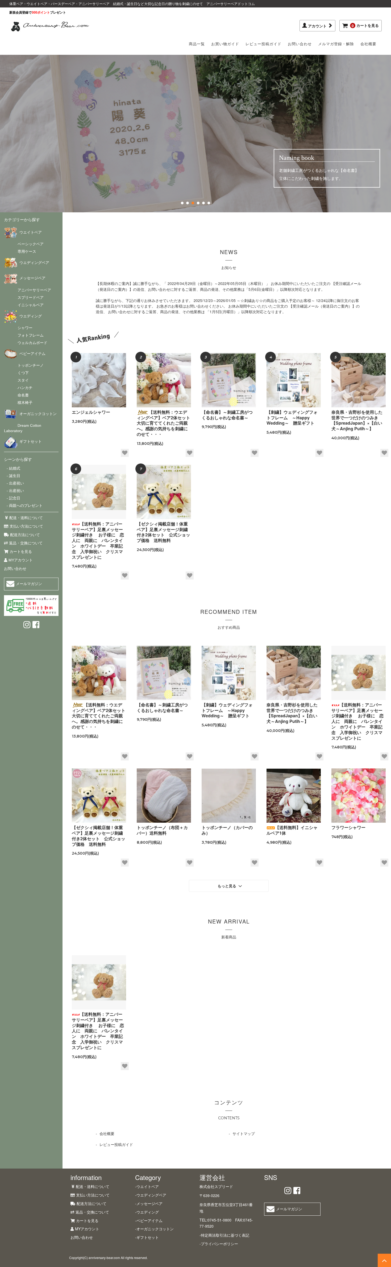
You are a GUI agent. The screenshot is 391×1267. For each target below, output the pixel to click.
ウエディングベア (34, 262)
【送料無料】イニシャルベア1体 (292, 830)
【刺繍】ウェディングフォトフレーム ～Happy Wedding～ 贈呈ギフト (293, 417)
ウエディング (30, 316)
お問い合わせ (300, 43)
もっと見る (227, 885)
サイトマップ (243, 1133)
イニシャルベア (31, 305)
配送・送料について (26, 518)
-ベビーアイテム (149, 1220)
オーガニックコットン (38, 414)
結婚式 (14, 468)
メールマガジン (29, 584)
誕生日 (14, 476)
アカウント (318, 25)
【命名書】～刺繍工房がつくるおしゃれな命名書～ (227, 415)
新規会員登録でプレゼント (37, 12)
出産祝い (16, 483)
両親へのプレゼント (25, 505)
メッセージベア (32, 278)
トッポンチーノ (31, 365)
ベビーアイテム (32, 353)
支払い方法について (26, 526)
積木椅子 (25, 402)
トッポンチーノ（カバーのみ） (227, 830)
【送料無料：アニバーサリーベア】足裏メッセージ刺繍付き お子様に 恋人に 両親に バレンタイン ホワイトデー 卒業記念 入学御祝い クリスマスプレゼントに (98, 540)
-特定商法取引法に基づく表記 (224, 1235)
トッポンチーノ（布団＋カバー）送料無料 (162, 830)
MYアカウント (21, 560)
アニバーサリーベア (34, 290)
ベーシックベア (31, 244)
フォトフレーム (31, 335)
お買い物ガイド (225, 43)
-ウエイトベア (147, 1186)
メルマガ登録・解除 (336, 43)
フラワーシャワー (348, 827)
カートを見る (365, 25)
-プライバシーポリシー (218, 1243)
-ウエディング (147, 1212)
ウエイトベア (30, 232)
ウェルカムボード (32, 343)
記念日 (14, 498)
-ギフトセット (147, 1237)
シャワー (25, 328)
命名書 (23, 395)
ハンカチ (25, 388)
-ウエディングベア (150, 1195)
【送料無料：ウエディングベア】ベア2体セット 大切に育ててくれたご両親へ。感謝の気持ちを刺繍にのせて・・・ (164, 423)
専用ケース (27, 251)
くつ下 (23, 373)
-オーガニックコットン (154, 1228)
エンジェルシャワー (91, 412)
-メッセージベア (149, 1203)
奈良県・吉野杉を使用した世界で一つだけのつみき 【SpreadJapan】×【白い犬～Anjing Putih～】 (356, 420)
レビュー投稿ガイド (263, 43)
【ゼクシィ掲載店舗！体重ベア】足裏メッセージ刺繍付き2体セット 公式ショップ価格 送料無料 (163, 532)
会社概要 (368, 43)
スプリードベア (31, 297)
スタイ (23, 380)
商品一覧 (197, 43)
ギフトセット (30, 441)
